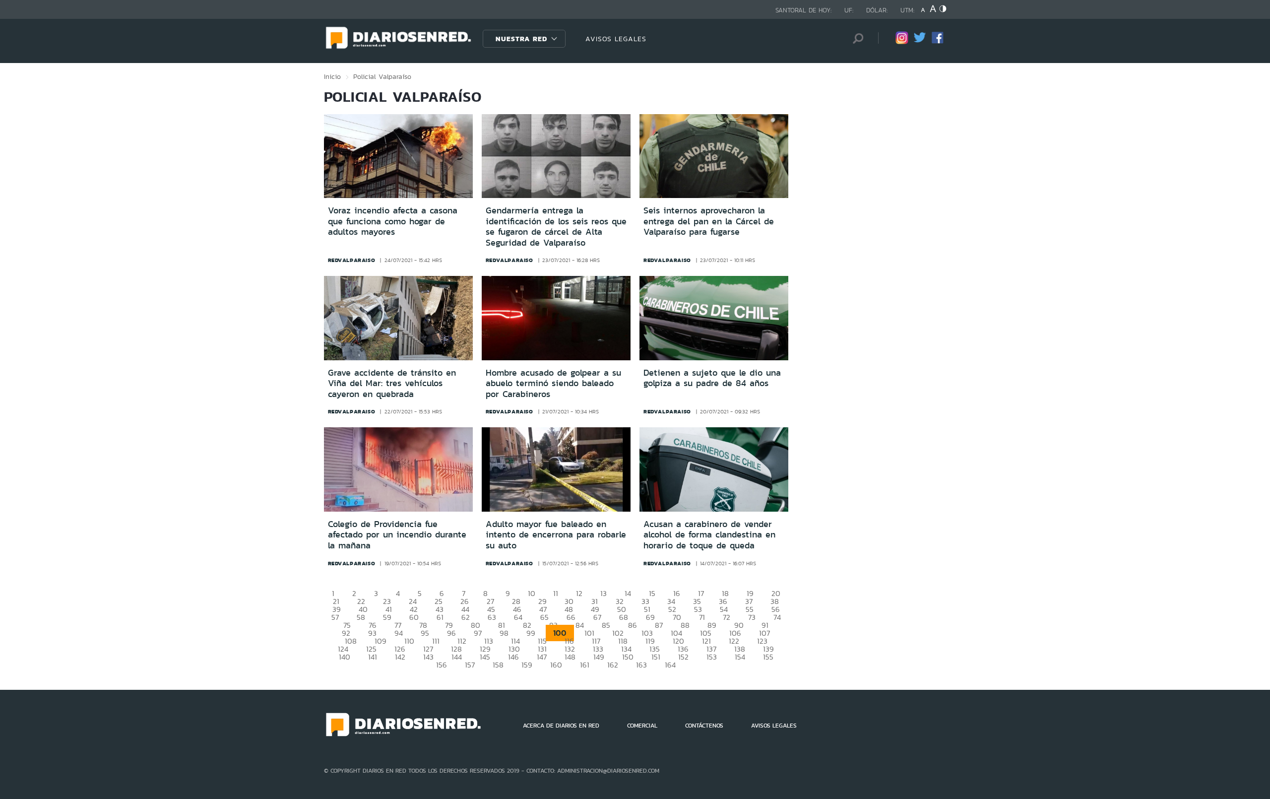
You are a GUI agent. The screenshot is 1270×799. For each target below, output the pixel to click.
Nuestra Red (521, 38)
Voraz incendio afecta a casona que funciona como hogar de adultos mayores (392, 221)
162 (612, 665)
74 (777, 617)
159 (526, 665)
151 (655, 657)
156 (441, 665)
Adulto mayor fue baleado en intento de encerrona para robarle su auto (556, 535)
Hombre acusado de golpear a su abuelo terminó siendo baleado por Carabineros (553, 383)
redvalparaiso (352, 260)
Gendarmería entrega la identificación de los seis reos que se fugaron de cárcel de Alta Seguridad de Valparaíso (556, 226)
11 (555, 593)
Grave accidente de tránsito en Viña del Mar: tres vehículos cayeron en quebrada (392, 383)
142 (400, 657)
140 (344, 657)
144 (456, 657)
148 (570, 657)
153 (711, 657)
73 (752, 617)
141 (372, 657)
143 (428, 657)
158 (498, 665)
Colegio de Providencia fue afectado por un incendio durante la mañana (397, 535)
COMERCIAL (642, 725)
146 (513, 657)
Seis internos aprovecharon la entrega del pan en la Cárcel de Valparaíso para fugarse (708, 221)
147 (542, 657)
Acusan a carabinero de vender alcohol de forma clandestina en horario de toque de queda (709, 535)
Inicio (332, 76)
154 (740, 657)
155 (768, 657)
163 (641, 665)
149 (598, 657)
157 (470, 665)
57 (335, 617)
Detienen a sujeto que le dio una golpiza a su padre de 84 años (712, 378)
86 (632, 625)
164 (670, 665)
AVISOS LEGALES (615, 39)
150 (628, 657)
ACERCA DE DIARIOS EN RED (561, 725)
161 (584, 665)
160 (556, 665)
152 (683, 657)
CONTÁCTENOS (704, 725)
